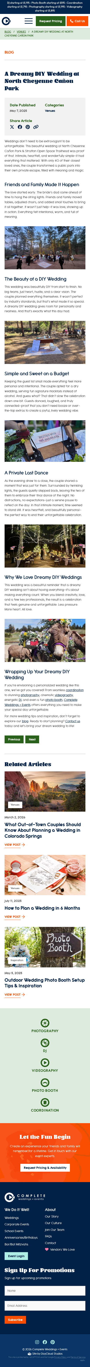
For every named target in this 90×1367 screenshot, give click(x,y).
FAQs (48, 1236)
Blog (8, 32)
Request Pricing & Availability (45, 1168)
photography (30, 695)
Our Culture (53, 1223)
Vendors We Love (62, 1250)
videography (64, 695)
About (50, 1209)
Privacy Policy (60, 1357)
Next (32, 739)
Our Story (52, 1217)
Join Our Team (54, 1230)
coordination (75, 690)
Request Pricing (50, 21)
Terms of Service (78, 1357)
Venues (21, 32)
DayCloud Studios (51, 1353)
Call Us (80, 21)
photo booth (53, 700)
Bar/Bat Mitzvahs (16, 1244)
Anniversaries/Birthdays (21, 1238)
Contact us (72, 721)
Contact (50, 1243)
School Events (14, 1231)
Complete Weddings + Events (49, 1349)
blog (25, 721)
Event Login (16, 1256)
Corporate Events (17, 1224)
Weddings (12, 1218)
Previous (14, 739)
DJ (20, 700)
